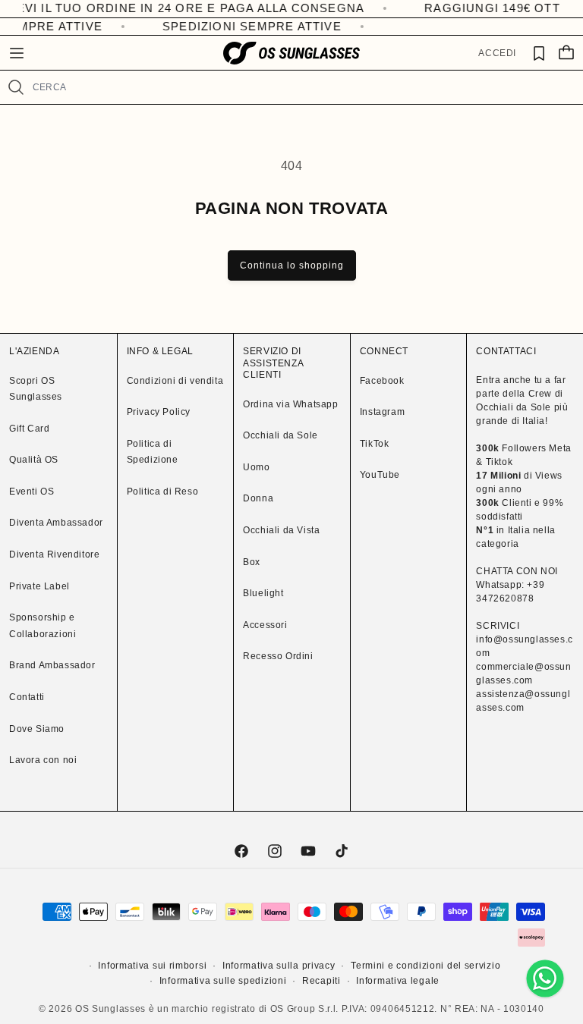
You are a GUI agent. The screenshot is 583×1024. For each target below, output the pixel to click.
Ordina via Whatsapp (290, 404)
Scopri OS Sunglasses (35, 389)
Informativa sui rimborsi (152, 965)
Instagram (382, 412)
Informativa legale (398, 980)
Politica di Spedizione (152, 452)
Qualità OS (33, 459)
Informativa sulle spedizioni (223, 980)
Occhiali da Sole (280, 435)
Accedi (497, 53)
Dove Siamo (37, 729)
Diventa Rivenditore (54, 554)
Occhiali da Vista (281, 530)
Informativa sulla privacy (279, 965)
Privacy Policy (159, 412)
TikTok (374, 443)
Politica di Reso (163, 491)
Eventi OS (31, 491)
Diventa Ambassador (56, 522)
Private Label (39, 586)
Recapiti (321, 980)
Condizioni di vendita (175, 380)
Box (251, 562)
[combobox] (301, 87)
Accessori (265, 625)
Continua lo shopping (292, 265)
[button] (16, 53)
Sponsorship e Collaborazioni (42, 625)
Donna (258, 498)
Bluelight (263, 593)
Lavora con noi (43, 760)
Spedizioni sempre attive (248, 26)
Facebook (382, 380)
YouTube (380, 475)
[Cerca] (16, 87)
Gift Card (29, 428)
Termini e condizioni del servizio (425, 965)
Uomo (256, 467)
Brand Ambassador (52, 665)
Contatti (27, 697)
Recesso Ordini (278, 656)
